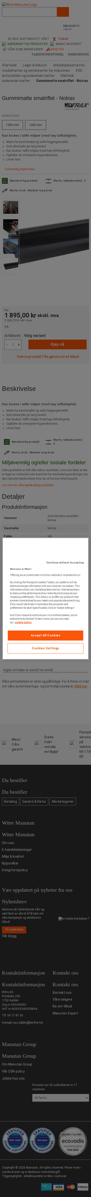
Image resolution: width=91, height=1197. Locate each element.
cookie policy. (23, 622)
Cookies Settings (45, 648)
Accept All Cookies (45, 635)
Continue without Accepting (65, 562)
